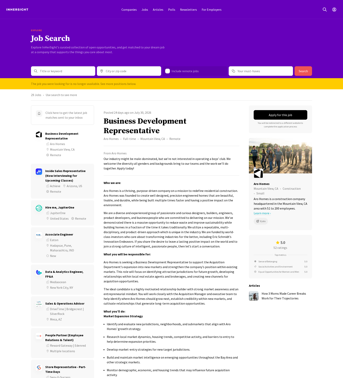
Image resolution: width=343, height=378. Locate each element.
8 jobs (263, 221)
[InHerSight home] (17, 9)
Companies (129, 10)
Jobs (145, 10)
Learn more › (262, 213)
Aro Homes (111, 139)
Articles (158, 10)
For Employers (212, 10)
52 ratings (280, 248)
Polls (171, 10)
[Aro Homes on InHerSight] (280, 173)
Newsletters (188, 10)
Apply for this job (280, 115)
